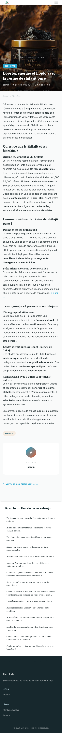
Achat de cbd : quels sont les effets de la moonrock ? (30, 556)
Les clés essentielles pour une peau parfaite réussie (29, 601)
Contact (6, 715)
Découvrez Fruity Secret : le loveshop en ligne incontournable (27, 548)
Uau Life (8, 674)
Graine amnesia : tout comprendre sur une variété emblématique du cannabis (28, 638)
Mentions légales (11, 710)
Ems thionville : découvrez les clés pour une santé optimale (28, 538)
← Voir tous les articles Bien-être (20, 484)
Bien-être (10, 66)
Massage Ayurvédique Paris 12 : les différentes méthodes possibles (27, 564)
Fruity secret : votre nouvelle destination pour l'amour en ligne (30, 519)
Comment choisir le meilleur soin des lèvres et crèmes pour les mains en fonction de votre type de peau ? (30, 593)
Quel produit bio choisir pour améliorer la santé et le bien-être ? (29, 647)
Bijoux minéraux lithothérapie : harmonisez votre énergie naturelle (28, 529)
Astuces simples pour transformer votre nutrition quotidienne (28, 583)
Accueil (6, 96)
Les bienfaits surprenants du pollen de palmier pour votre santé (29, 628)
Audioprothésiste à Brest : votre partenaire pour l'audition (27, 609)
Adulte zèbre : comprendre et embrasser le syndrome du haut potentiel (30, 619)
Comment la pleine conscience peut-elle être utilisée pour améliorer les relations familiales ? (29, 574)
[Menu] (56, 2)
